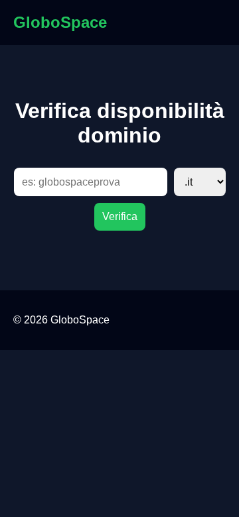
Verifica (119, 216)
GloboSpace (60, 22)
